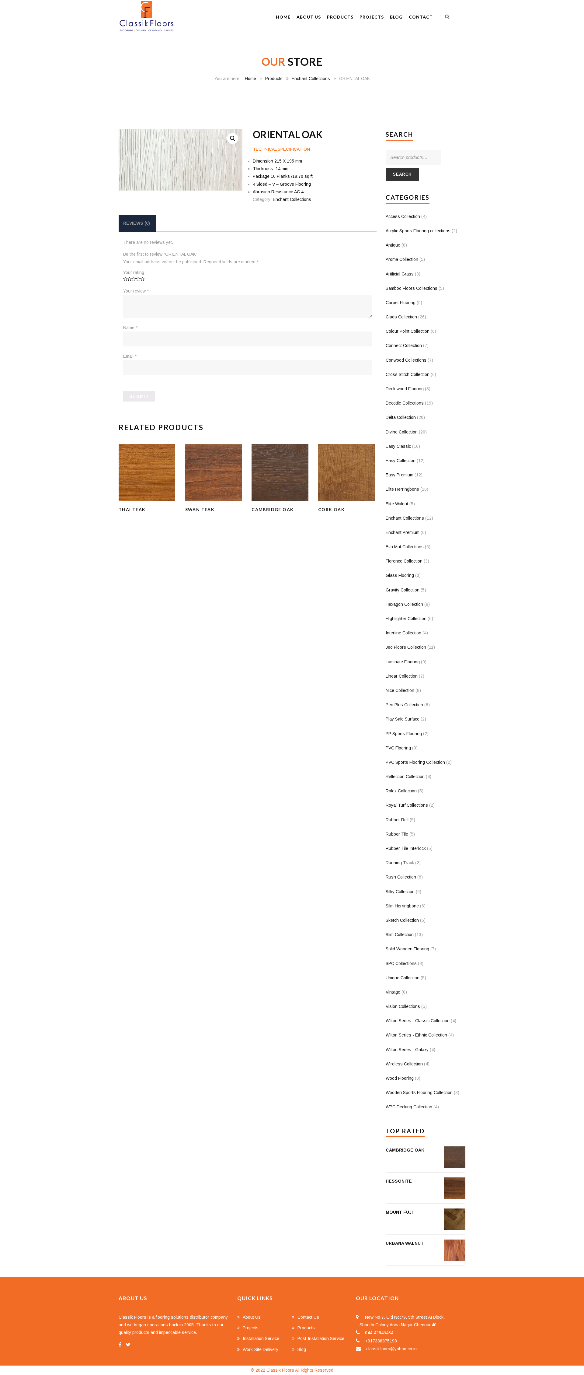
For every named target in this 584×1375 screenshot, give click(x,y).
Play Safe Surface (402, 719)
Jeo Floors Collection (406, 647)
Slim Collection (400, 934)
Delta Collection (401, 417)
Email (130, 356)
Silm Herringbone (402, 905)
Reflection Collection (405, 776)
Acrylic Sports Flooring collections (418, 230)
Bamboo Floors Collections (411, 288)
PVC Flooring (398, 747)
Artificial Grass (400, 274)
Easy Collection (400, 460)
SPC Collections (401, 963)
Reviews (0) (136, 223)
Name (130, 327)
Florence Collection (404, 561)
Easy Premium (399, 474)
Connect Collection (404, 345)
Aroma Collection (402, 259)
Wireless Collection (404, 1063)
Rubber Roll (397, 819)
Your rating (133, 272)
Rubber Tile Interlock (406, 848)
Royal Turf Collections (407, 805)
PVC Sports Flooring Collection (415, 762)
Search (402, 174)
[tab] (136, 223)
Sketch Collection (402, 920)
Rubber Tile (397, 834)
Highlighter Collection (406, 618)
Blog (396, 16)
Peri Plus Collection (404, 704)
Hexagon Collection (404, 604)
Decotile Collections (405, 403)
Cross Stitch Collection (407, 374)
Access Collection (403, 216)
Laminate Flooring (403, 661)
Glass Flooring (400, 575)
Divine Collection (402, 432)
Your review (136, 291)
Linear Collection (402, 676)
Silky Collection (400, 891)
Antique (393, 245)
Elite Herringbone (402, 489)
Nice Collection (400, 690)
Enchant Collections (311, 78)
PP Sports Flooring (404, 733)
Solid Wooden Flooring (407, 948)
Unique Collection (402, 977)
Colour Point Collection (407, 331)
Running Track (400, 862)
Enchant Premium (402, 532)
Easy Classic (398, 446)
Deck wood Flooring (405, 388)
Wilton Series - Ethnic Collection (416, 1035)
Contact (421, 16)
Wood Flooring (400, 1078)
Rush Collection (401, 877)
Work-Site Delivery (260, 1349)
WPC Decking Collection (409, 1106)
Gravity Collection (402, 590)
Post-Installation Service (320, 1338)
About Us (309, 16)
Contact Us (308, 1317)
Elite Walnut (397, 503)
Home (283, 16)
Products (340, 16)
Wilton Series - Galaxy (407, 1049)
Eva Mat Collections (405, 546)
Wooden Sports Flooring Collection (419, 1092)
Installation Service (261, 1338)
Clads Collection (401, 316)
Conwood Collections (406, 360)
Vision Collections (403, 1006)
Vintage (393, 992)
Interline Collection (403, 632)
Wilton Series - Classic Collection (418, 1020)
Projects (372, 16)
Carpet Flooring (400, 302)
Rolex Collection (401, 790)
